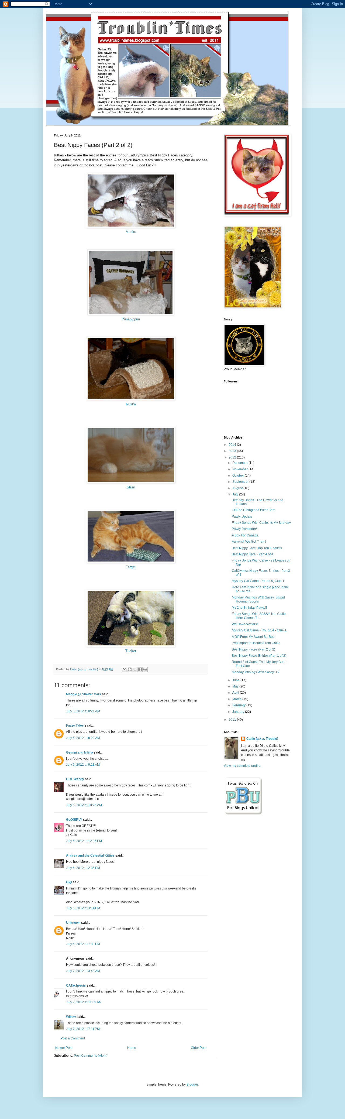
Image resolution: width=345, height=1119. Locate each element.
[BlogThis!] (129, 669)
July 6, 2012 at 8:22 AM (83, 738)
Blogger (192, 1084)
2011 (233, 719)
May (235, 686)
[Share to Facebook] (140, 669)
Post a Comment (73, 1038)
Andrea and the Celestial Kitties (90, 855)
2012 (233, 457)
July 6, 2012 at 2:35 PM (83, 868)
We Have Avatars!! (245, 624)
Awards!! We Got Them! (249, 541)
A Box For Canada (245, 535)
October (238, 475)
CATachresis (76, 985)
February (239, 705)
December (240, 463)
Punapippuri (131, 319)
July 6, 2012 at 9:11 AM (83, 764)
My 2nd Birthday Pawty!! (249, 608)
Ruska (131, 404)
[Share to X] (134, 669)
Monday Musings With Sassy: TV (256, 672)
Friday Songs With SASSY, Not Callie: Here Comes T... (259, 616)
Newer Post (63, 1048)
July (235, 494)
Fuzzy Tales (75, 725)
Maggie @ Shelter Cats (83, 694)
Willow (71, 1017)
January (238, 712)
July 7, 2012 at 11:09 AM (84, 1002)
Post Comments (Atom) (91, 1056)
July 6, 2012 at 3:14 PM (83, 908)
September (240, 482)
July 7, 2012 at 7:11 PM (83, 1029)
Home (131, 1048)
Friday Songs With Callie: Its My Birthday (261, 523)
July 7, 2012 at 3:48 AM (83, 971)
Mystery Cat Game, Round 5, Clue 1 (258, 581)
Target (131, 567)
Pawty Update (242, 516)
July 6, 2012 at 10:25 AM (84, 805)
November (240, 469)
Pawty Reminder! (244, 529)
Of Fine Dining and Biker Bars (253, 510)
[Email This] (124, 669)
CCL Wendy (75, 779)
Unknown (73, 923)
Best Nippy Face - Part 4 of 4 (252, 554)
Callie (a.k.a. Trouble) (262, 739)
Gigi (69, 882)
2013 (233, 451)
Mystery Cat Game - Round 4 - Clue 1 (259, 630)
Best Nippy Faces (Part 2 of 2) (253, 649)
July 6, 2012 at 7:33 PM (83, 944)
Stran (131, 487)
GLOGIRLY (74, 820)
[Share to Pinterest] (145, 669)
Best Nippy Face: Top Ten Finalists (257, 548)
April (236, 692)
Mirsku (131, 232)
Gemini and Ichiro (79, 752)
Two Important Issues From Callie (256, 643)
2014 (233, 445)
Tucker (130, 651)
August (237, 488)
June (236, 680)
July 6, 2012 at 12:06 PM (84, 841)
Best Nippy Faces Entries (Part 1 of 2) (259, 656)
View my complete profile (242, 766)
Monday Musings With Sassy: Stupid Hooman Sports (258, 599)
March (237, 699)
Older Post (198, 1048)
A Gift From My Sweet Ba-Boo (253, 637)
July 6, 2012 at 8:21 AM (83, 711)
